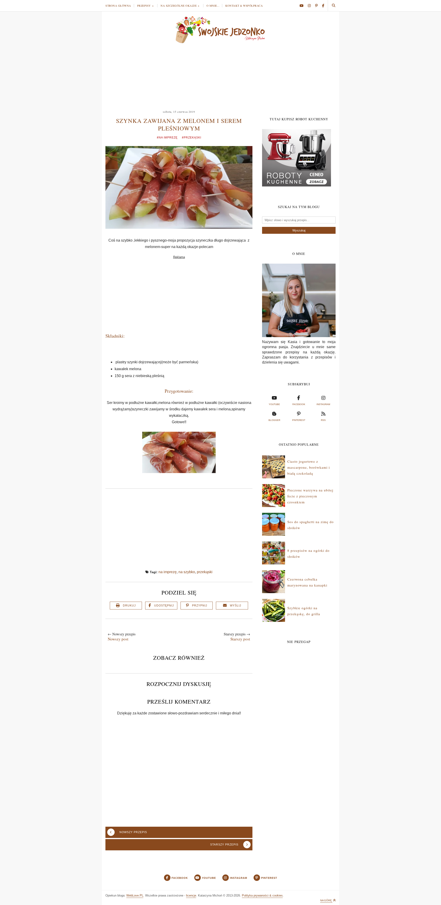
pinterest (298, 420)
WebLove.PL (134, 895)
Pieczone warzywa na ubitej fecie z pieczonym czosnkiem (310, 496)
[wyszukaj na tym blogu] (333, 5)
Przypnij (199, 605)
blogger (274, 420)
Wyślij (235, 605)
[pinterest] (318, 6)
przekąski (204, 572)
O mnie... (213, 5)
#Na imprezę (167, 137)
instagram (323, 404)
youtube (274, 404)
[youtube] (303, 6)
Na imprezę (167, 572)
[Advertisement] (220, 74)
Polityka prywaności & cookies (262, 895)
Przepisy (144, 5)
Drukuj (129, 605)
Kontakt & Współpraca (244, 5)
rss (323, 420)
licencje (191, 895)
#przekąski (191, 137)
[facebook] (323, 6)
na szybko (186, 572)
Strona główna (118, 5)
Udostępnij (164, 605)
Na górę (326, 900)
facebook (298, 404)
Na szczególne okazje (179, 5)
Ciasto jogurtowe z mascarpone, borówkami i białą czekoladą (308, 467)
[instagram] (311, 6)
